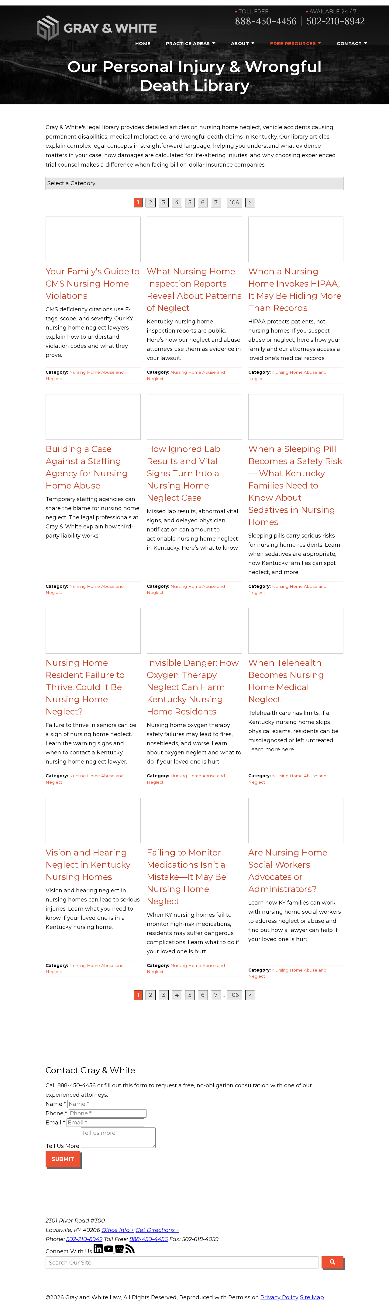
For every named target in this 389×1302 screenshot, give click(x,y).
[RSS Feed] (130, 1251)
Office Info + (118, 1230)
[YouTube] (109, 1251)
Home (143, 43)
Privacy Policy (279, 1297)
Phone (56, 1113)
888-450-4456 (266, 21)
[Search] (332, 1262)
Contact (349, 43)
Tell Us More (62, 1146)
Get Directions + (157, 1230)
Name (56, 1104)
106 (234, 202)
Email (55, 1122)
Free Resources (293, 43)
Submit (63, 1159)
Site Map (312, 1297)
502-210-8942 (335, 21)
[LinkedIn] (99, 1251)
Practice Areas (188, 43)
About (240, 43)
